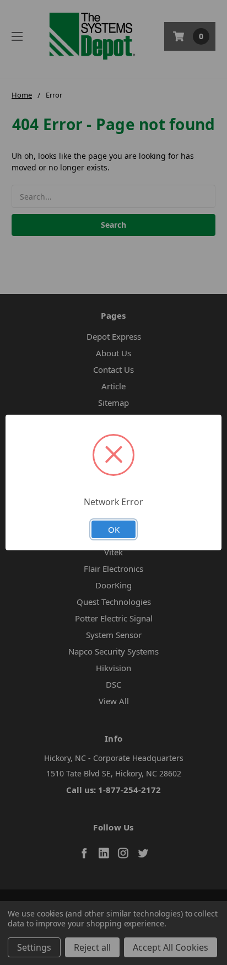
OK (114, 529)
